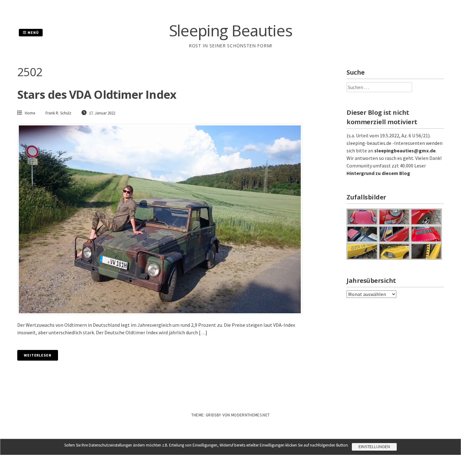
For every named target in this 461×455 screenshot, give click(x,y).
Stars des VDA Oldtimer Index (96, 94)
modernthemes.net (250, 415)
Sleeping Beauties (230, 30)
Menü (33, 32)
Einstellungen (374, 447)
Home (30, 113)
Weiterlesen (37, 355)
